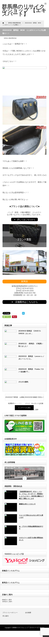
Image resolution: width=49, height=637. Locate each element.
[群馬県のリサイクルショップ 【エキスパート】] (24, 10)
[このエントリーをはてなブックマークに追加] (23, 314)
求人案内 (6, 616)
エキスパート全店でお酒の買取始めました (31, 539)
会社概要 (28, 612)
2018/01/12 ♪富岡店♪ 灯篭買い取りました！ (30, 345)
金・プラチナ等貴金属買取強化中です (31, 528)
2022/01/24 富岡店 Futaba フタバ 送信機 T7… (31, 370)
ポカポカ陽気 (23, 382)
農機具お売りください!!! (27, 504)
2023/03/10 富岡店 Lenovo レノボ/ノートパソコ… (31, 357)
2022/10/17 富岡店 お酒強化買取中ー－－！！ (14, 398)
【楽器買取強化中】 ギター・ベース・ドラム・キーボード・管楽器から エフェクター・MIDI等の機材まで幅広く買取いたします (31, 495)
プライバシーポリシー (10, 612)
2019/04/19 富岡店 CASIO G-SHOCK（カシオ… (29, 332)
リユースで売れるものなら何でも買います (31, 516)
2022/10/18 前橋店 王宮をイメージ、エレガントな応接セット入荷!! (34, 398)
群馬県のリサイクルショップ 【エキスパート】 (25, 627)
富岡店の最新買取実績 (10, 38)
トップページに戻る (24, 407)
